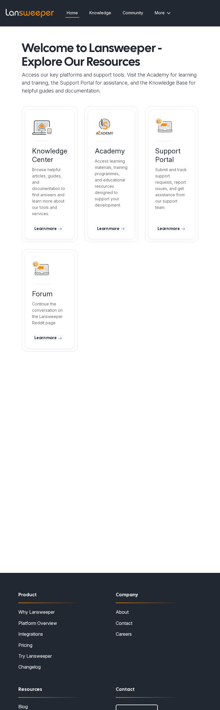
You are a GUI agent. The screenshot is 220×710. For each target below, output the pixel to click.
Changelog (29, 667)
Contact (124, 623)
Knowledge (100, 12)
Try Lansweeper (35, 656)
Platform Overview (37, 623)
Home (72, 12)
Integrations (30, 634)
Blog (23, 706)
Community (133, 12)
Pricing (25, 645)
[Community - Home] (30, 13)
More (160, 12)
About (122, 612)
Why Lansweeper (36, 612)
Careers (124, 634)
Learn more (45, 228)
